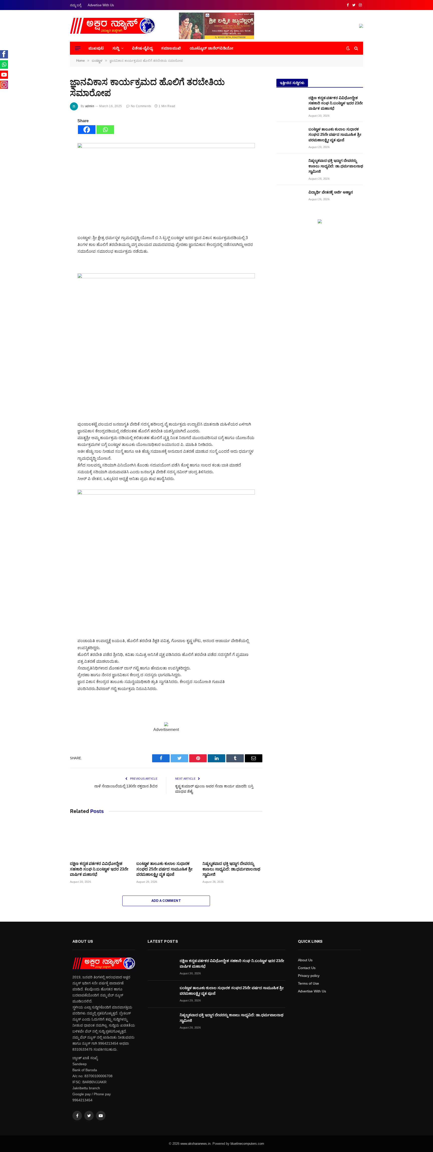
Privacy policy (308, 976)
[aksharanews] (113, 25)
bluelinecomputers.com (247, 1143)
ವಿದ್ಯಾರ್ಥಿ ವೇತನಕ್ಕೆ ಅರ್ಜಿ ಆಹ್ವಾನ (330, 192)
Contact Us (306, 968)
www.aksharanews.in (195, 1143)
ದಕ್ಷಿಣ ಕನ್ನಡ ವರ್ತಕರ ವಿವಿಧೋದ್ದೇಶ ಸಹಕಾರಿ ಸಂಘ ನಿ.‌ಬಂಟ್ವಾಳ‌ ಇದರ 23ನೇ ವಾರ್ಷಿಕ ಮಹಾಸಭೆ (99, 869)
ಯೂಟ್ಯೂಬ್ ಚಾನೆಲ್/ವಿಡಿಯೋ (212, 48)
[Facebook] (86, 129)
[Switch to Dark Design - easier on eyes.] (348, 48)
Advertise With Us (101, 5)
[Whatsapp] (105, 129)
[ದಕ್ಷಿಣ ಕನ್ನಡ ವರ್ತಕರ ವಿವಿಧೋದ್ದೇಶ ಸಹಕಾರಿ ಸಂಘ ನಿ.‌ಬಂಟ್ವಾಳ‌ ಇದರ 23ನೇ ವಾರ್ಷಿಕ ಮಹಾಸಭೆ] (100, 840)
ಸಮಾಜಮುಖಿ (171, 48)
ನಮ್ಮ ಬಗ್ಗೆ (75, 5)
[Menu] (77, 48)
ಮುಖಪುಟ (96, 48)
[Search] (355, 48)
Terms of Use (308, 983)
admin (89, 106)
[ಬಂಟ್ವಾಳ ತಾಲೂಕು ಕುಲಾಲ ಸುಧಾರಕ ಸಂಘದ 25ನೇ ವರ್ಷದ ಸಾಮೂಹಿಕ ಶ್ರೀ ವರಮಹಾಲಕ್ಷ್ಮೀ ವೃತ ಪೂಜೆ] (166, 840)
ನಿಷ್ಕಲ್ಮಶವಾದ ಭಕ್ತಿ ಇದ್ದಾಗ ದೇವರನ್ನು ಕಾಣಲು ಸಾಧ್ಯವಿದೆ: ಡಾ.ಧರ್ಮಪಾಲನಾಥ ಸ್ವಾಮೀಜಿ (231, 869)
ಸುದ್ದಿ (116, 48)
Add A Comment (166, 901)
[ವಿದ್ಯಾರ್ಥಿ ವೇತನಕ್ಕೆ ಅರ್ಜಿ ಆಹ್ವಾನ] (290, 198)
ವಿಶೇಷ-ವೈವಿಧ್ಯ (142, 48)
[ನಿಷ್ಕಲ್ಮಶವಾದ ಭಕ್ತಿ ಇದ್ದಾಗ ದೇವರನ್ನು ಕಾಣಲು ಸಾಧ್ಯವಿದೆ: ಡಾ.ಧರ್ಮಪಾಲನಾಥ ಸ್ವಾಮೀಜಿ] (232, 840)
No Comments (141, 106)
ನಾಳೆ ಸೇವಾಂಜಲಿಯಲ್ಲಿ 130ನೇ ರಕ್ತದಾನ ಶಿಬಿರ (125, 786)
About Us (305, 960)
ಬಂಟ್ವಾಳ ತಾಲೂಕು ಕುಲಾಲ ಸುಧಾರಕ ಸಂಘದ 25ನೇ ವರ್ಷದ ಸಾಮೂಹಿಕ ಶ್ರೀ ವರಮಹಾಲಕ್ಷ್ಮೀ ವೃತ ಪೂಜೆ (164, 869)
